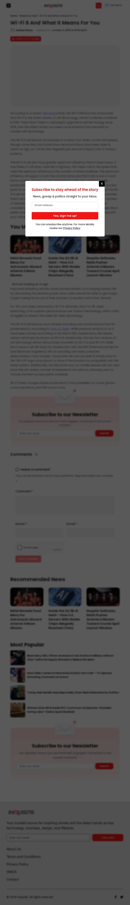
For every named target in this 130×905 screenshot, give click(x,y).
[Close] (102, 184)
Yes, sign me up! (65, 216)
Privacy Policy (71, 228)
